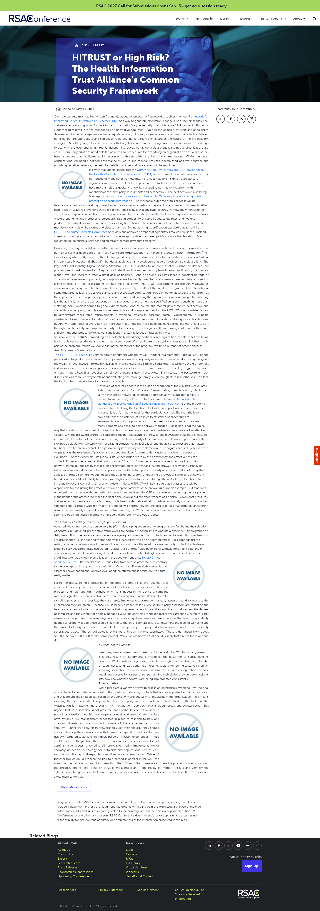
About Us (64, 849)
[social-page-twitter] (228, 845)
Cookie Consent (148, 890)
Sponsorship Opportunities (75, 872)
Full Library (133, 863)
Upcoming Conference (73, 876)
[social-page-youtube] (238, 845)
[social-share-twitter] (220, 119)
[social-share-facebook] (231, 119)
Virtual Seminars (137, 867)
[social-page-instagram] (257, 845)
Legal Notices (67, 890)
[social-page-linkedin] (209, 845)
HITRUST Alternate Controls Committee (81, 232)
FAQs (129, 858)
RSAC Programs (272, 18)
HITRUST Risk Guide (73, 355)
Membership (204, 18)
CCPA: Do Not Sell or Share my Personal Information (189, 894)
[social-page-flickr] (248, 845)
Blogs (129, 849)
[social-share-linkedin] (241, 119)
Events (180, 18)
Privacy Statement (110, 890)
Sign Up (251, 866)
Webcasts (132, 872)
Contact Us (65, 854)
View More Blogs (74, 787)
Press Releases (67, 867)
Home (83, 45)
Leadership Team (69, 863)
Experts (245, 18)
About (297, 18)
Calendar (132, 854)
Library (224, 18)
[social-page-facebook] (219, 845)
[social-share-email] (251, 119)
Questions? (316, 455)
